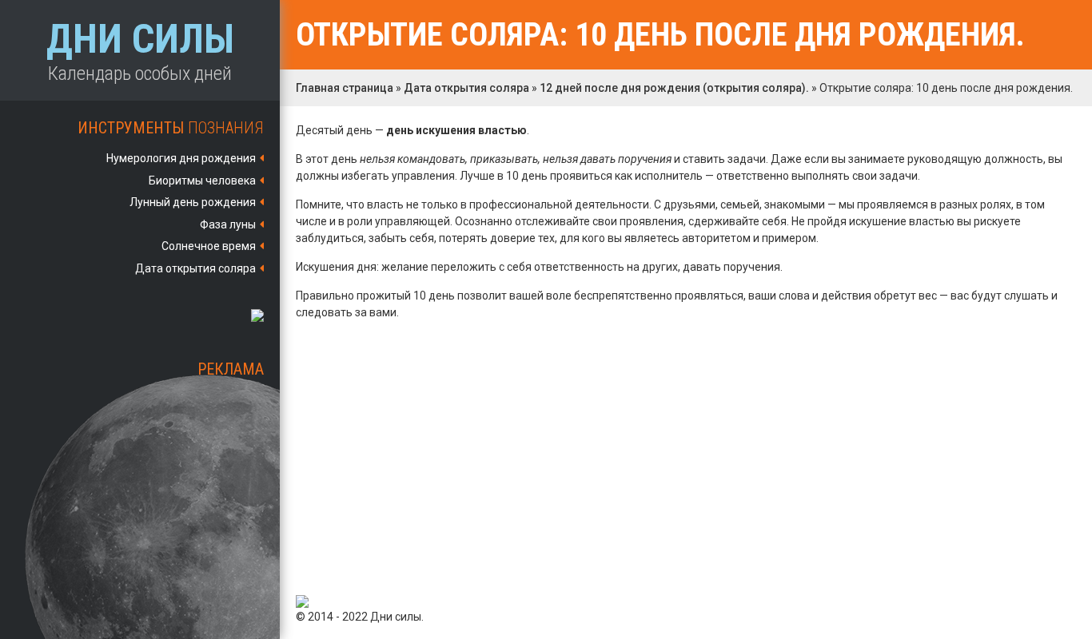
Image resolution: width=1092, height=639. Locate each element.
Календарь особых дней (140, 50)
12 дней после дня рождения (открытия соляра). (674, 87)
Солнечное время (208, 246)
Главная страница (344, 87)
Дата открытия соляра (195, 268)
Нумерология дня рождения (181, 158)
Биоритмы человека (202, 180)
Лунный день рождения (193, 202)
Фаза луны (228, 224)
